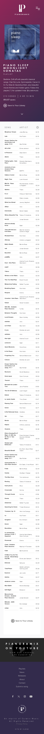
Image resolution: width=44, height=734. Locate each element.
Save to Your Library (16, 105)
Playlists (22, 669)
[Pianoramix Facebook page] (13, 696)
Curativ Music (30, 719)
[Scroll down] (22, 113)
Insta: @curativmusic (30, 90)
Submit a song (22, 686)
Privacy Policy (21, 724)
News (22, 672)
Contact (22, 683)
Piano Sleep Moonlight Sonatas (16, 68)
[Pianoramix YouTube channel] (31, 696)
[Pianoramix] (22, 11)
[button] (38, 8)
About (22, 679)
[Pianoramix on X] (18, 696)
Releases (22, 676)
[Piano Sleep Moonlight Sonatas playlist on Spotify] (22, 59)
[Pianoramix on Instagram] (25, 696)
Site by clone (22, 729)
